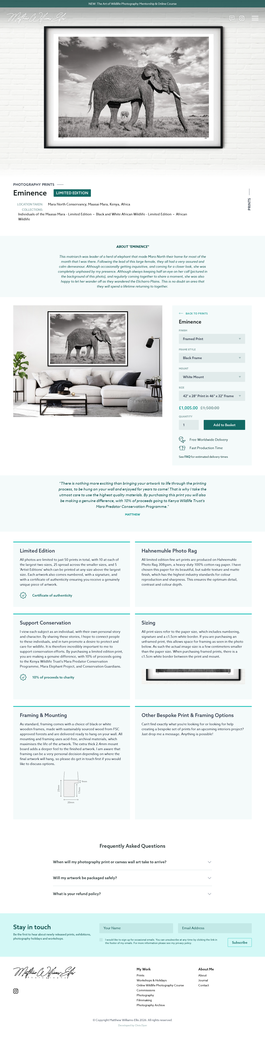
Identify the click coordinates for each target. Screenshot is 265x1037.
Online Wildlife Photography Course (160, 985)
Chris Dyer (141, 1025)
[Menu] (255, 18)
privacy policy (183, 943)
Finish (183, 330)
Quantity (185, 416)
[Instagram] (241, 18)
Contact (203, 985)
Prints (249, 203)
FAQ (187, 457)
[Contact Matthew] (231, 18)
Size (181, 387)
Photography (145, 995)
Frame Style (187, 349)
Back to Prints (196, 313)
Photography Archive (151, 1005)
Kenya (114, 204)
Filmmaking (144, 1000)
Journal (203, 980)
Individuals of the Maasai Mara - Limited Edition (55, 214)
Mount (183, 368)
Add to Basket (224, 425)
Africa (125, 204)
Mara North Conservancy (67, 204)
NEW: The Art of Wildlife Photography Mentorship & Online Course (133, 4)
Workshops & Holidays (152, 980)
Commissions (146, 990)
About (202, 975)
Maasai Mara (98, 204)
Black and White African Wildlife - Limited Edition (133, 214)
